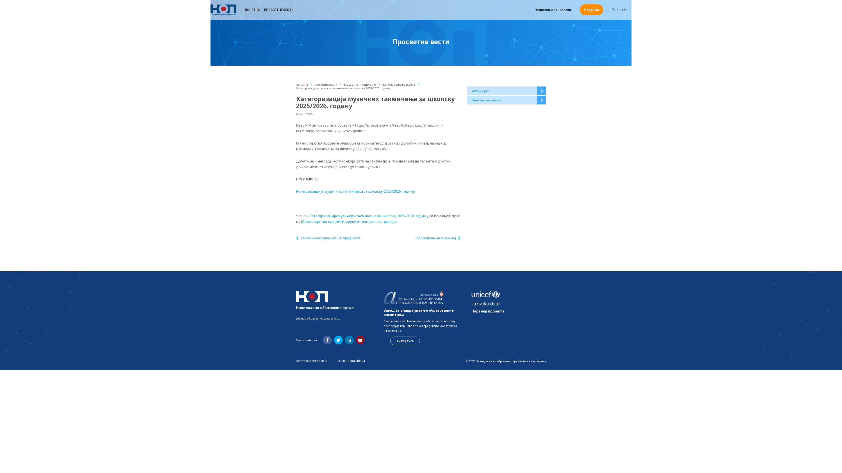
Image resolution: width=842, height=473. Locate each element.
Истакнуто (480, 91)
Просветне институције (359, 84)
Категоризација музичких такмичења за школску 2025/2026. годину (355, 191)
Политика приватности (312, 361)
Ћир (615, 10)
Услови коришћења (351, 361)
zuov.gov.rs (405, 341)
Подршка (591, 10)
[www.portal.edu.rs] (223, 9)
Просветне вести (279, 10)
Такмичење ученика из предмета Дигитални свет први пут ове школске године (334, 238)
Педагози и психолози (553, 10)
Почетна (252, 10)
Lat (624, 10)
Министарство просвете (398, 84)
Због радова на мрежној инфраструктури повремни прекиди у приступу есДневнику (431, 238)
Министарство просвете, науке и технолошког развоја (348, 221)
